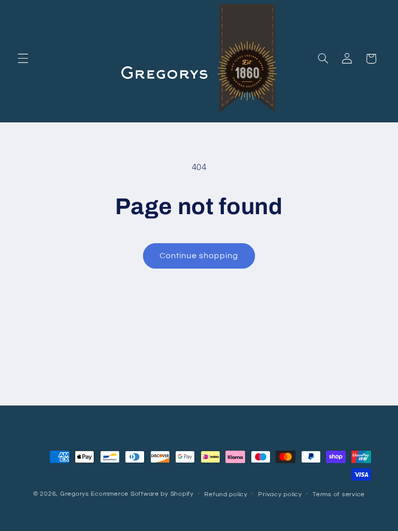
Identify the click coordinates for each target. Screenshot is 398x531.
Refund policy (226, 494)
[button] (23, 59)
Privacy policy (280, 494)
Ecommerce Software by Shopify (142, 494)
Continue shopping (199, 255)
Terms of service (338, 494)
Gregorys (74, 494)
